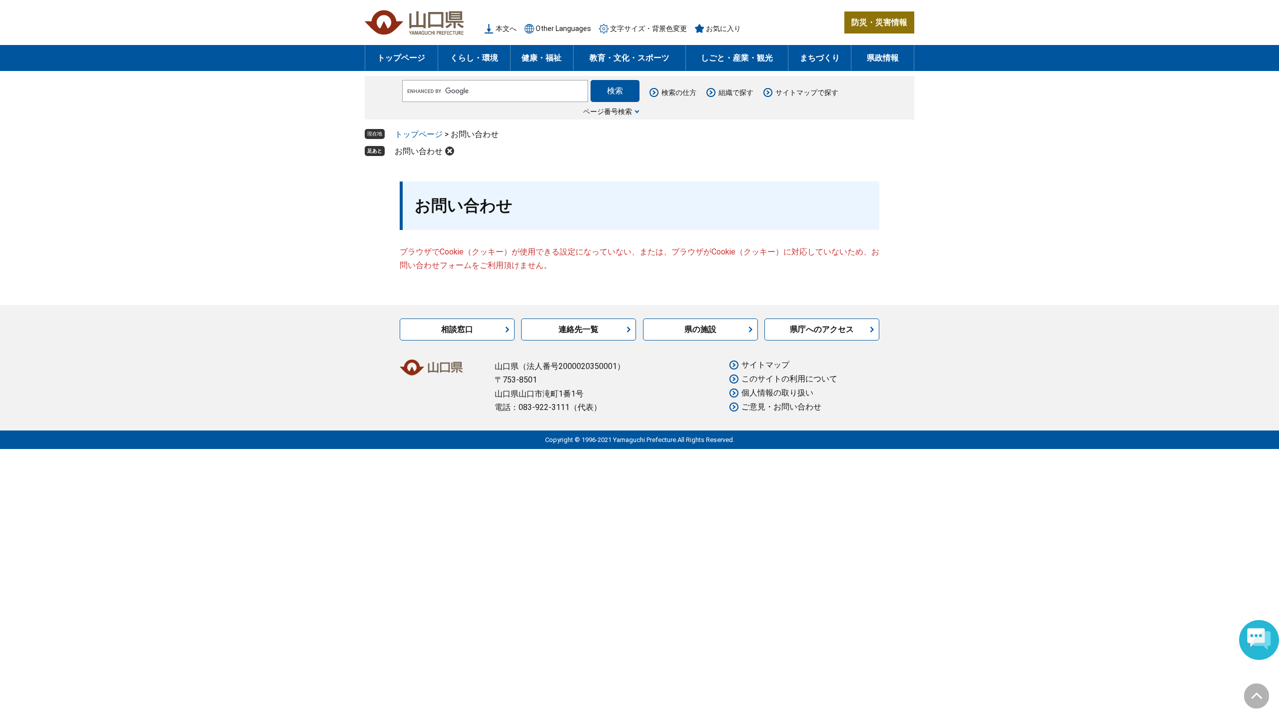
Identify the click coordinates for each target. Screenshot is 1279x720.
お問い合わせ (419, 151)
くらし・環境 (474, 57)
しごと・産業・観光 (737, 57)
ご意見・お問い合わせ (781, 407)
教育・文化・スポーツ (629, 57)
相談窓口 (457, 329)
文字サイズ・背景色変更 (648, 28)
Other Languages (563, 28)
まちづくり (820, 57)
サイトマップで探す (806, 92)
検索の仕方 (678, 92)
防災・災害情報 (879, 22)
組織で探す (735, 92)
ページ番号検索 (607, 111)
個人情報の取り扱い (777, 393)
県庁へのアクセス (822, 329)
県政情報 (883, 57)
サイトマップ (765, 365)
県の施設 (700, 329)
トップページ (401, 57)
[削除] (449, 151)
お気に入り (723, 28)
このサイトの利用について (789, 379)
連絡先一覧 (579, 329)
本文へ (506, 28)
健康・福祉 (542, 57)
